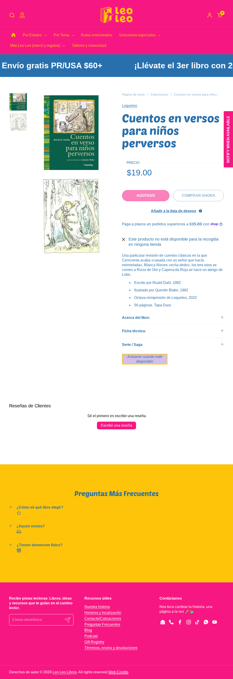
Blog (88, 630)
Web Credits (118, 672)
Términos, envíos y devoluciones (110, 648)
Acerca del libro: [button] (136, 318)
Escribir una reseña (116, 425)
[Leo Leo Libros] (116, 15)
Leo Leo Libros (65, 672)
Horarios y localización (102, 613)
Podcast (91, 636)
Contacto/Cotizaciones (102, 618)
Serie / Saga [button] (132, 345)
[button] (12, 15)
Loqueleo (129, 106)
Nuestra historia (97, 607)
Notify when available (228, 139)
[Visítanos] (22, 15)
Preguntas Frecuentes (102, 624)
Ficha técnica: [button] (134, 331)
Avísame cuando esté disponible (144, 359)
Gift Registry (94, 642)
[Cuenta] (210, 15)
